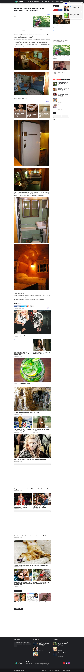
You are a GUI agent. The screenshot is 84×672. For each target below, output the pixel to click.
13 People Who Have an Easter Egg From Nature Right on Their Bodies (20, 602)
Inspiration (19, 303)
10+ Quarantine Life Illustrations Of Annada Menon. (64, 648)
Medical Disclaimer (44, 670)
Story (54, 119)
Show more (49, 590)
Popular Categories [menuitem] (34, 1)
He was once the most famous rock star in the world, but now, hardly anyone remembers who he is (63, 106)
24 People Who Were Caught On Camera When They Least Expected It (64, 83)
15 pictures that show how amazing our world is (43, 648)
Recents (65, 79)
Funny (67, 115)
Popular (57, 79)
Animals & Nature (55, 115)
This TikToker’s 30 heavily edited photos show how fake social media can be (64, 94)
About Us (63, 670)
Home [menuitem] (27, 1)
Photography (67, 117)
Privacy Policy (51, 670)
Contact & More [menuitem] (59, 1)
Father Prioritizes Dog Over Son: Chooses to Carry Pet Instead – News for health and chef (64, 100)
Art (60, 115)
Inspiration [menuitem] (47, 1)
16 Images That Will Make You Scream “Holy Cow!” (63, 89)
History (54, 117)
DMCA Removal (57, 670)
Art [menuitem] (42, 1)
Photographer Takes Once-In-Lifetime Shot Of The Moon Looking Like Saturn (44, 643)
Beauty (63, 115)
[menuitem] (65, 1)
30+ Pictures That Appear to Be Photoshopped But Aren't (44, 653)
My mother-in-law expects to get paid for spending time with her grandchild (32, 602)
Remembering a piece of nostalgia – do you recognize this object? (44, 602)
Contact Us (68, 670)
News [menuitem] (53, 1)
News (62, 117)
